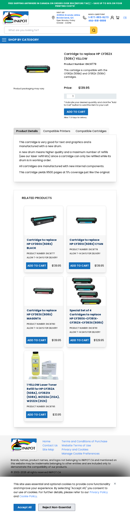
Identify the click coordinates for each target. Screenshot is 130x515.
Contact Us (50, 445)
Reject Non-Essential (56, 507)
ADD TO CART (36, 266)
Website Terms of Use (76, 445)
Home (46, 441)
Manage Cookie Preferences (81, 454)
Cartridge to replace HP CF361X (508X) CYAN (86, 242)
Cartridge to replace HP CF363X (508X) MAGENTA (42, 314)
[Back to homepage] (16, 17)
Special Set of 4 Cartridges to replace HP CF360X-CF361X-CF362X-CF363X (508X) (86, 316)
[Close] (114, 483)
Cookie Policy (28, 496)
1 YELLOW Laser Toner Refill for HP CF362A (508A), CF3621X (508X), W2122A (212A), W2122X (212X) (43, 393)
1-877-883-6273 (98, 17)
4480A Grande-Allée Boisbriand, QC (68, 16)
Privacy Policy (99, 492)
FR (125, 17)
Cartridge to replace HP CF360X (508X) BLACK (42, 244)
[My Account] (112, 17)
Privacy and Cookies (75, 449)
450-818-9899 (97, 20)
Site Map (48, 449)
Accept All (24, 507)
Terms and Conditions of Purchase (84, 441)
